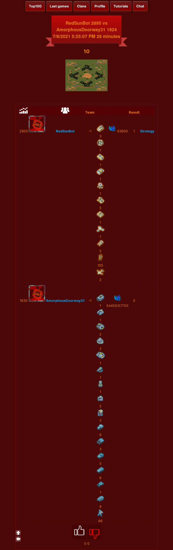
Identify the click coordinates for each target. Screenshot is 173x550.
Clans (81, 6)
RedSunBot (65, 131)
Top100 (35, 6)
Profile (100, 6)
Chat (140, 6)
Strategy (147, 131)
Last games (59, 6)
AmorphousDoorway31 (65, 300)
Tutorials (121, 6)
